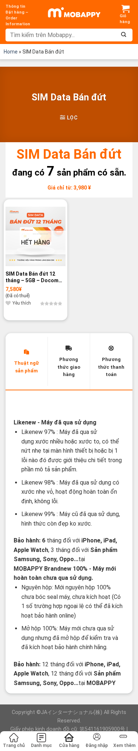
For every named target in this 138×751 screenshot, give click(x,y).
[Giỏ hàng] (125, 14)
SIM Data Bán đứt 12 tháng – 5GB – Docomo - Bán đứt (35, 277)
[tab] (26, 361)
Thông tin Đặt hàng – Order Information (18, 15)
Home (11, 52)
